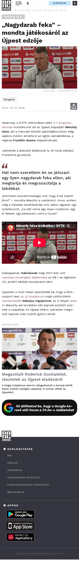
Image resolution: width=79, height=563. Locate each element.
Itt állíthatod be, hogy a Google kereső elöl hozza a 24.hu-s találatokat (44, 408)
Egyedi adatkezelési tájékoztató (28, 485)
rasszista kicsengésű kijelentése (24, 277)
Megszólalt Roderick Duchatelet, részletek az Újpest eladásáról (34, 377)
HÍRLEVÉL (12, 463)
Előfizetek (59, 3)
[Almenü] (19, 3)
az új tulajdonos (32, 296)
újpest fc (52, 10)
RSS (9, 455)
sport (38, 10)
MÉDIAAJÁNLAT (15, 492)
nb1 (64, 10)
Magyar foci (13, 16)
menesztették (11, 301)
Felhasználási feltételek (23, 477)
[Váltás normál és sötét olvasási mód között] (28, 3)
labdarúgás (24, 10)
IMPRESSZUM (14, 470)
